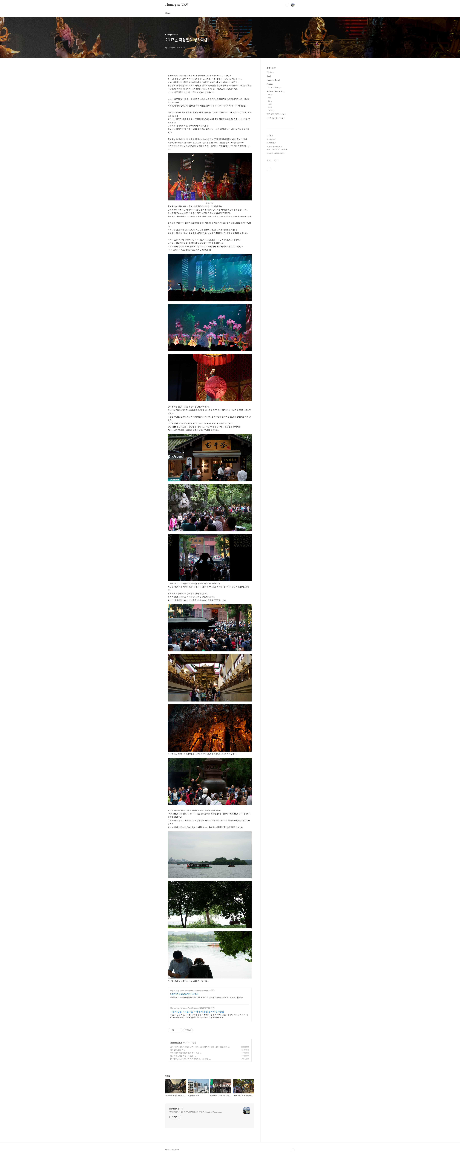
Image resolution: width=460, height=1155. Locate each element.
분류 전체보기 (271, 68)
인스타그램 (269, 169)
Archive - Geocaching (275, 91)
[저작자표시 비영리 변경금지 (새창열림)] (196, 1030)
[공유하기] (176, 1030)
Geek (269, 76)
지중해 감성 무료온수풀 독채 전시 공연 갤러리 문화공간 (197, 1011)
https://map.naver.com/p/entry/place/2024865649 (190, 991)
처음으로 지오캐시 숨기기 (274, 146)
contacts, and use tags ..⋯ (276, 153)
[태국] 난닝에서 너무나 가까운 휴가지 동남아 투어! (189, 1059)
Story (270, 101)
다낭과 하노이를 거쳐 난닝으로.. (182, 1056)
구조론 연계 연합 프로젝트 (275, 118)
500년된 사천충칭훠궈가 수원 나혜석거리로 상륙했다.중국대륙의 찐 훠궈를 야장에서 (207, 997)
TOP (293, 1150)
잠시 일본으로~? (176, 1050)
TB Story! (271, 110)
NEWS (270, 95)
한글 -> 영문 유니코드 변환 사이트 (277, 150)
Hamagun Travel (176, 1043)
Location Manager (274, 87)
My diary (270, 72)
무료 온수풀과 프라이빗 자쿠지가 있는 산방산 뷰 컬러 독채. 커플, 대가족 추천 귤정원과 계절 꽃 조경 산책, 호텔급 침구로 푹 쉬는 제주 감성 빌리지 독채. (209, 1016)
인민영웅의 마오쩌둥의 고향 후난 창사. (184, 1053)
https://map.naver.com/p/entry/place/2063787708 (190, 1008)
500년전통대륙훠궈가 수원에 (184, 994)
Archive (270, 84)
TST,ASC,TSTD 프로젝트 (276, 114)
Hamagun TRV (176, 4)
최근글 (269, 160)
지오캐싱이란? (271, 143)
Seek (270, 107)
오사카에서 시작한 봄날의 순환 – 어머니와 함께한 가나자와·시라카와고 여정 (198, 1047)
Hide (270, 104)
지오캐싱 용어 (271, 139)
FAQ (269, 98)
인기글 (276, 160)
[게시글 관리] (179, 1030)
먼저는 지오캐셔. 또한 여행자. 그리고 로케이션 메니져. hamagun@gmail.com (195, 1112)
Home (167, 13)
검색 (287, 5)
